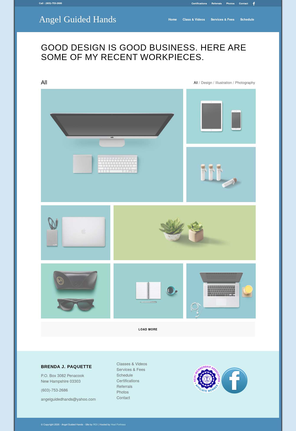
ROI (95, 424)
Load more (148, 329)
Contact (243, 3)
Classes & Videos (132, 363)
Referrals (216, 3)
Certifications (199, 3)
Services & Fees (131, 369)
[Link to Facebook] (253, 3)
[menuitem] (199, 3)
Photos (230, 3)
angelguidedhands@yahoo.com (68, 399)
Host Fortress (118, 424)
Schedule (125, 375)
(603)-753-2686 (54, 3)
